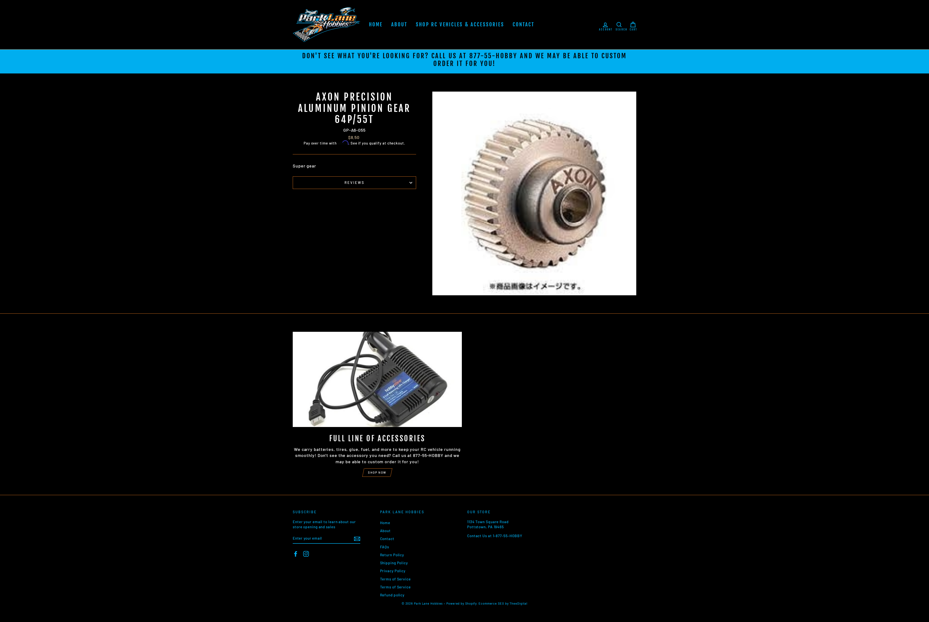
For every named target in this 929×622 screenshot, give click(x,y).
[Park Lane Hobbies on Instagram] (306, 554)
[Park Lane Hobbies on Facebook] (296, 554)
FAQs (384, 547)
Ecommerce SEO (491, 603)
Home (376, 24)
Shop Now (377, 472)
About (399, 24)
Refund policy (392, 595)
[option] (464, 61)
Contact (524, 24)
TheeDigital (518, 603)
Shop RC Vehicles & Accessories (460, 24)
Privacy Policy (393, 571)
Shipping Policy (394, 563)
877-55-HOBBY (493, 56)
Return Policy (392, 555)
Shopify (471, 603)
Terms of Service (395, 579)
